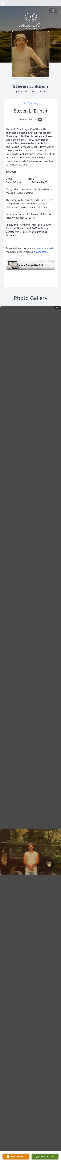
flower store (41, 252)
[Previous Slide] (3, 852)
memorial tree (44, 248)
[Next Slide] (57, 852)
